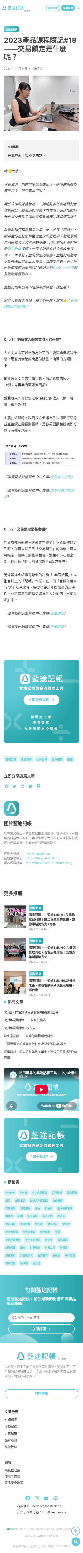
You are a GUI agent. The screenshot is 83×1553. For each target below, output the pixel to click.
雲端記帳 (10, 1263)
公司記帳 (41, 759)
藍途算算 (63, 1239)
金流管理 (43, 1255)
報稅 (37, 1208)
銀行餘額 (70, 1255)
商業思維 (10, 1208)
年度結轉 (57, 627)
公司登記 (57, 1192)
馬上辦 (36, 1263)
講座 (70, 759)
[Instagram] (37, 1498)
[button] (78, 8)
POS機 (23, 1192)
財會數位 (10, 1255)
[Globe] (55, 1498)
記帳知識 (10, 1247)
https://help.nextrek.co (42, 858)
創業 (7, 1200)
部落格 (27, 11)
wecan (41, 1536)
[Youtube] (46, 1498)
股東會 (49, 1239)
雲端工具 (10, 759)
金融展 (56, 1255)
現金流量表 (29, 1231)
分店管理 (72, 1192)
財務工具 (50, 1247)
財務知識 (11, 1419)
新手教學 (14, 249)
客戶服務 (57, 759)
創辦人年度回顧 (39, 1200)
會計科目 (10, 1224)
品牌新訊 (11, 1440)
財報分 (63, 1247)
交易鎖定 (57, 613)
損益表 (9, 1216)
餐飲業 (24, 1263)
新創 (20, 1216)
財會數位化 (26, 1255)
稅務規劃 (45, 1231)
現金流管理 (11, 1231)
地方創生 (25, 1208)
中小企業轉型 (39, 1192)
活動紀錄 (11, 29)
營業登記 (52, 1224)
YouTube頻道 (63, 268)
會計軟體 (25, 1224)
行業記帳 (11, 1433)
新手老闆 (33, 1216)
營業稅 (66, 1224)
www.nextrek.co (38, 853)
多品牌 (49, 1208)
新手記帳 (47, 1216)
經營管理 (11, 1447)
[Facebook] (27, 1498)
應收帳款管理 (64, 1208)
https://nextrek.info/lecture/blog (48, 863)
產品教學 (26, 759)
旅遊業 (61, 1216)
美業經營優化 (12, 1239)
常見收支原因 (60, 477)
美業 (57, 1231)
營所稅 (39, 1224)
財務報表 (35, 1247)
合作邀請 (58, 1200)
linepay (10, 1192)
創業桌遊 (20, 1200)
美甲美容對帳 (32, 1239)
